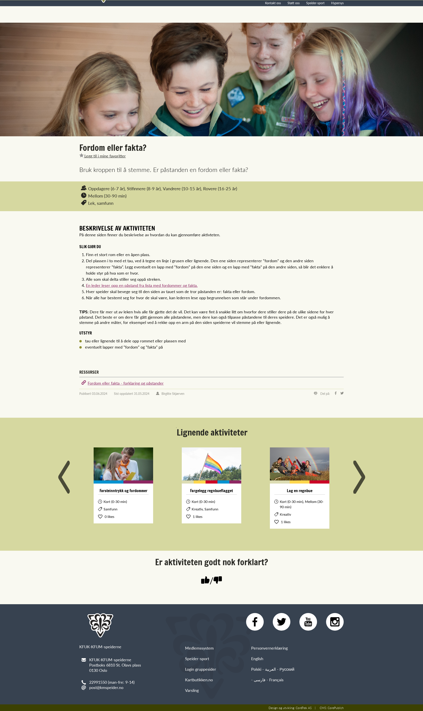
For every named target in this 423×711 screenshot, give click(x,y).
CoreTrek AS (304, 707)
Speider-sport (315, 3)
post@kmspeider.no (106, 687)
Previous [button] (63, 477)
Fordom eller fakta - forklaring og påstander (126, 383)
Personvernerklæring (269, 648)
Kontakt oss (273, 3)
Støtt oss (294, 3)
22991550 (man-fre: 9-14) (112, 682)
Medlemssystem (199, 648)
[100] (205, 580)
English (257, 658)
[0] (217, 580)
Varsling (192, 690)
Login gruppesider (200, 669)
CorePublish (336, 707)
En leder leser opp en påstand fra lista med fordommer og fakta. (142, 285)
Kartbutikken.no (199, 679)
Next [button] (359, 477)
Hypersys (337, 3)
